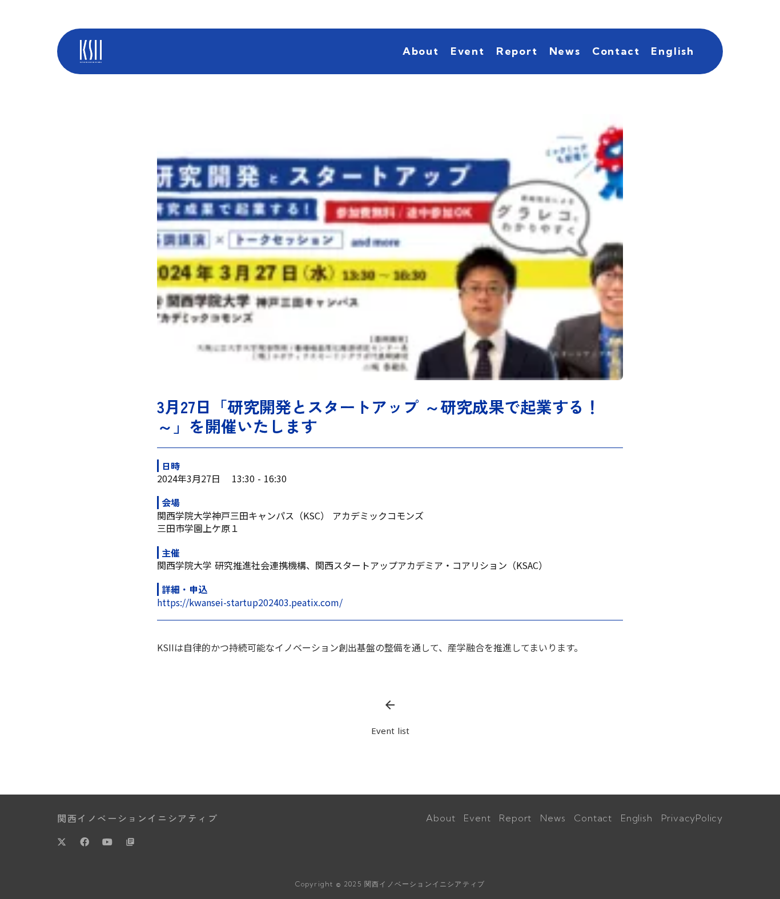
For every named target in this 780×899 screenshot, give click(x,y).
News (565, 51)
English (672, 51)
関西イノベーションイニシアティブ (137, 818)
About (421, 51)
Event (468, 51)
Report (517, 51)
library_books (130, 841)
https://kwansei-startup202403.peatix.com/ (250, 602)
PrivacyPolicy (692, 818)
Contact (616, 51)
